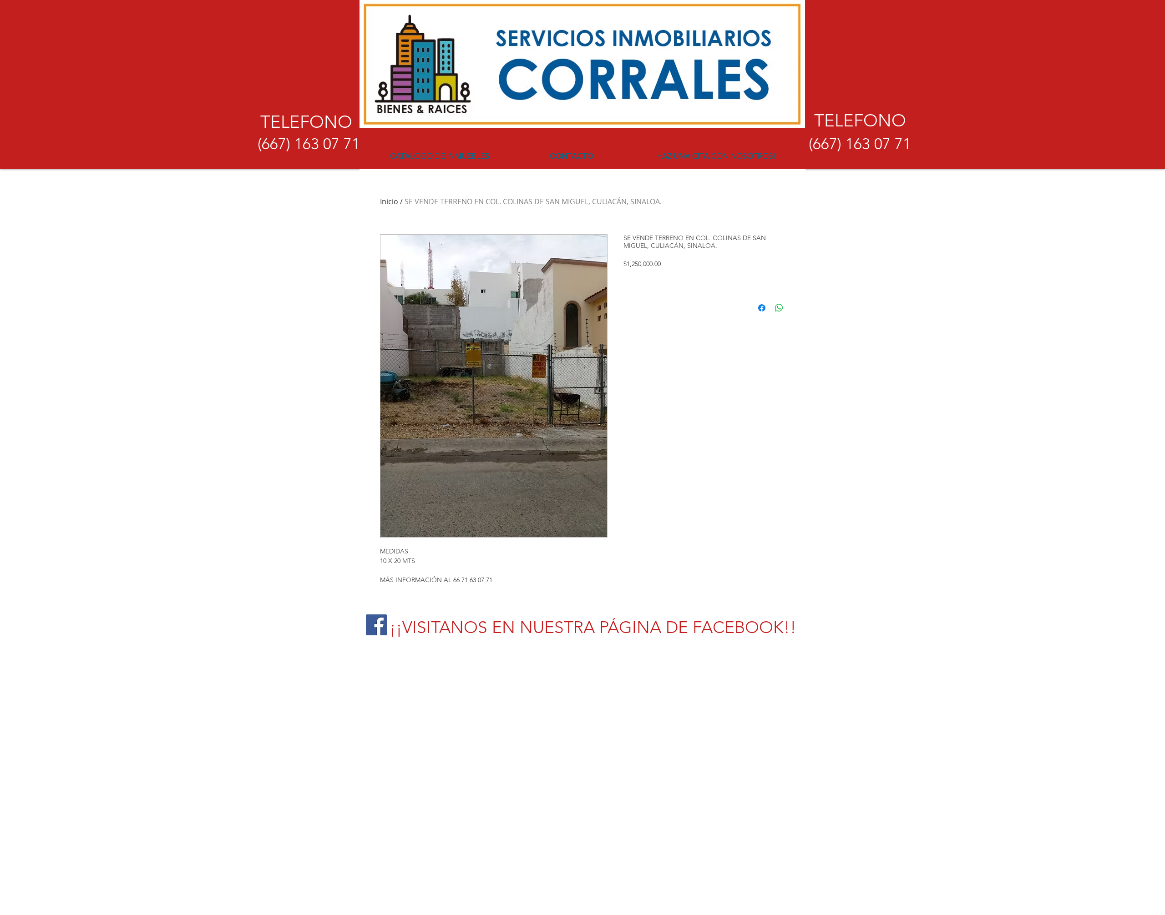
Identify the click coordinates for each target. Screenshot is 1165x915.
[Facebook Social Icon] (376, 624)
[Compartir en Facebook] (761, 307)
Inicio (389, 201)
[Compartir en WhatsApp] (779, 307)
